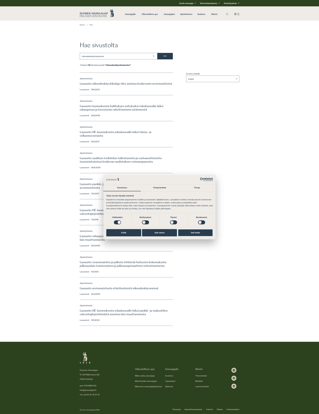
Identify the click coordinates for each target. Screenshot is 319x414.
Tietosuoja (176, 409)
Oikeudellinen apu (150, 14)
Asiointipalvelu (230, 3)
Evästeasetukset (233, 409)
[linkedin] (233, 386)
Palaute (220, 409)
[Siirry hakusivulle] (227, 14)
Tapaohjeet (170, 381)
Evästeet (209, 409)
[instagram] (233, 370)
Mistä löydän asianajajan (146, 381)
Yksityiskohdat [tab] (159, 188)
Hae (165, 56)
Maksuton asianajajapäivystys (148, 386)
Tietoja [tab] (197, 188)
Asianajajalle (130, 14)
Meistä (214, 14)
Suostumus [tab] (122, 188)
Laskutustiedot (202, 386)
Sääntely (169, 386)
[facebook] (233, 378)
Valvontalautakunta (208, 3)
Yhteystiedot (201, 375)
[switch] (145, 222)
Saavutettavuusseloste (193, 409)
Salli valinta (159, 233)
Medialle (199, 381)
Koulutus (201, 14)
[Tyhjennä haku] (153, 56)
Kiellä (123, 233)
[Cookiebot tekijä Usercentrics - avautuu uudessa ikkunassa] (202, 179)
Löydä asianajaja (186, 3)
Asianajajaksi (169, 14)
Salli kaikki (195, 233)
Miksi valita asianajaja (145, 375)
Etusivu (82, 25)
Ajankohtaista (186, 14)
